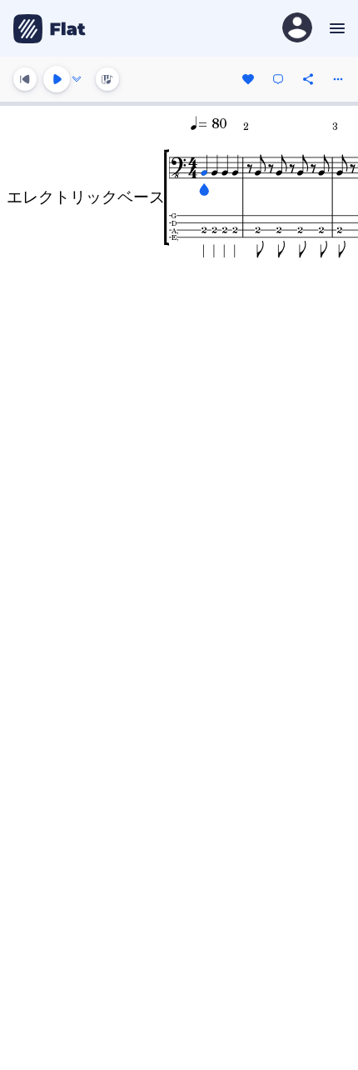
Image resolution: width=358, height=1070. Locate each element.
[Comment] (278, 79)
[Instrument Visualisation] (107, 79)
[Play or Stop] (56, 79)
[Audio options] (76, 79)
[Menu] (335, 28)
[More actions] (338, 79)
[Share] (308, 79)
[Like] (248, 79)
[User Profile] (297, 28)
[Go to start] (25, 79)
